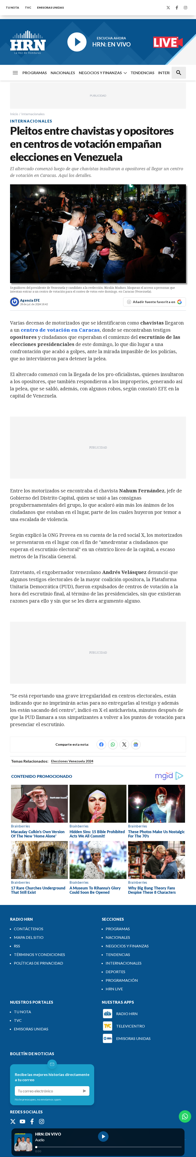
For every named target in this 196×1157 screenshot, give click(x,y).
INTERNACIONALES (124, 963)
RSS (17, 946)
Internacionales (33, 114)
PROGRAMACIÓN (122, 980)
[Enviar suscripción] (84, 1091)
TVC (28, 7)
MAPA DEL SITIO (29, 937)
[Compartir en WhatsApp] (113, 744)
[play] (103, 1136)
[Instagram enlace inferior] (41, 1121)
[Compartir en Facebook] (101, 744)
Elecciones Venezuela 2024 (72, 761)
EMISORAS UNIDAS (50, 7)
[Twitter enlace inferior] (13, 1121)
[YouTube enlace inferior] (22, 1121)
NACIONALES (63, 72)
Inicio (14, 114)
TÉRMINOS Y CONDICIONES (39, 954)
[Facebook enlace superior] (177, 8)
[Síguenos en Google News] (136, 744)
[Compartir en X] (124, 744)
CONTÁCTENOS (28, 928)
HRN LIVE (114, 989)
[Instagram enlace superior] (185, 8)
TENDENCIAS (142, 72)
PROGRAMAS (34, 72)
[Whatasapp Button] (185, 1116)
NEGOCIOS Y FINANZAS (100, 72)
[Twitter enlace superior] (168, 8)
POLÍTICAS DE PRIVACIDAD (38, 963)
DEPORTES (115, 971)
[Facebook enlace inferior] (32, 1121)
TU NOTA (12, 7)
